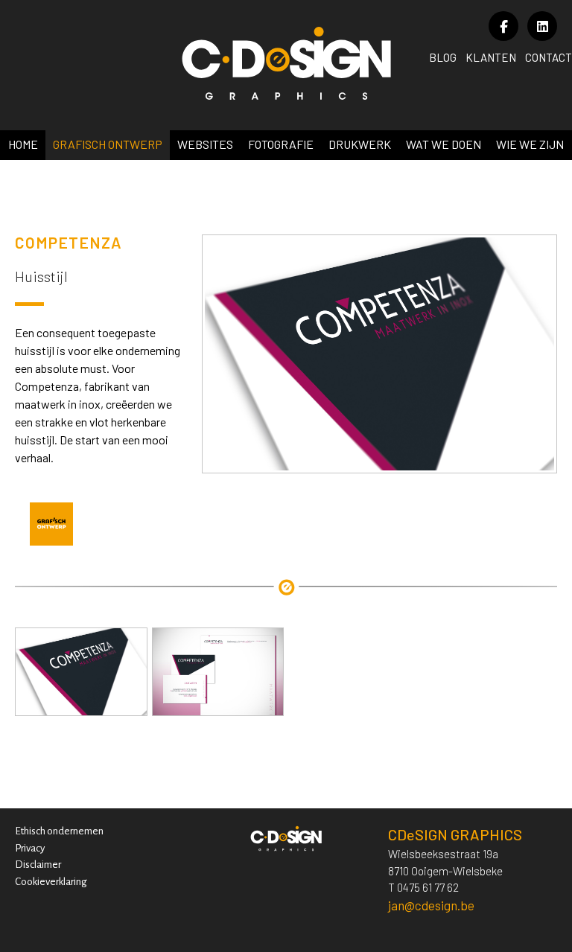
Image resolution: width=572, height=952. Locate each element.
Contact (548, 57)
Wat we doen (443, 144)
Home (23, 144)
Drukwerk (359, 144)
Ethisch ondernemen (59, 831)
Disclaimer (38, 864)
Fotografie (281, 144)
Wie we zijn (530, 144)
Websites (205, 144)
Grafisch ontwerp (107, 144)
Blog (443, 57)
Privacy (30, 848)
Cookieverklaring (51, 881)
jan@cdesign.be (431, 905)
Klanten (490, 57)
